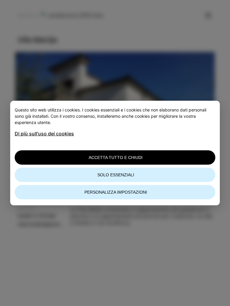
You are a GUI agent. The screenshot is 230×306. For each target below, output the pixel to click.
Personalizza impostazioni (115, 192)
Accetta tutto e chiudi (116, 157)
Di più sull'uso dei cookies (44, 134)
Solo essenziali (115, 174)
